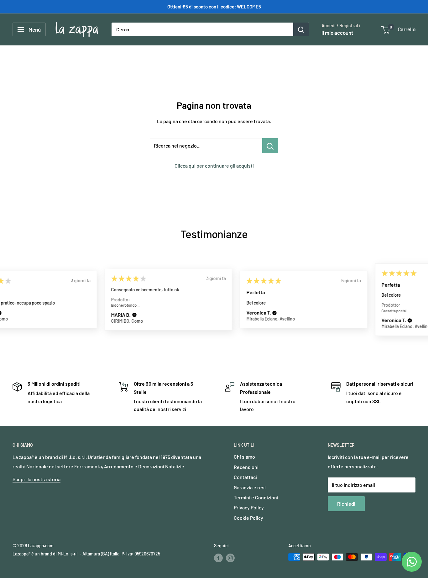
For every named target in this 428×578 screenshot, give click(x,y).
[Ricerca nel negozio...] (270, 145)
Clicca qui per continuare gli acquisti (214, 166)
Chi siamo (244, 457)
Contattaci (245, 477)
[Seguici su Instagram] (230, 557)
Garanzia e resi (250, 487)
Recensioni (246, 467)
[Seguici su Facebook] (218, 557)
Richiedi (346, 504)
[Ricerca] (301, 29)
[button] (44, 315)
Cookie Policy (248, 518)
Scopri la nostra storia (36, 479)
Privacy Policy (249, 507)
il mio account (337, 32)
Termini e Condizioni (256, 497)
